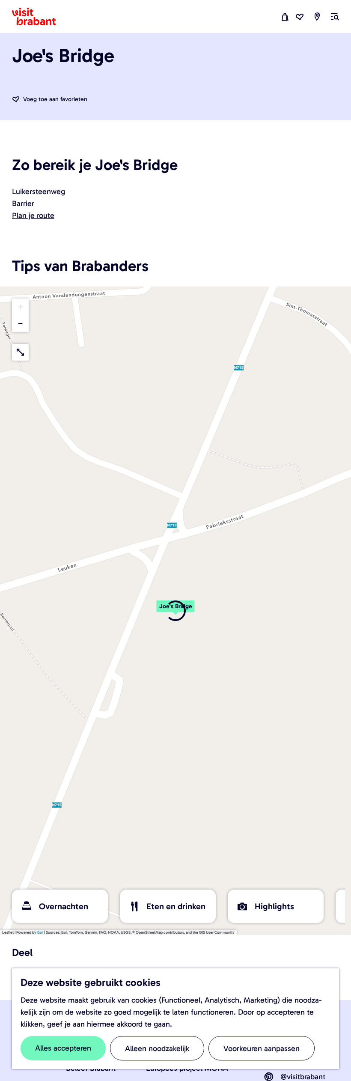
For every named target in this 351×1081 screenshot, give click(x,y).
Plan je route (33, 215)
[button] (20, 307)
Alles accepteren (63, 1048)
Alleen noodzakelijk (157, 1048)
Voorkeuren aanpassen (261, 1048)
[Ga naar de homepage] (39, 17)
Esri (40, 932)
